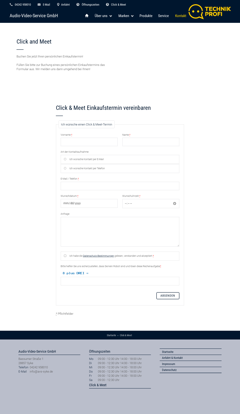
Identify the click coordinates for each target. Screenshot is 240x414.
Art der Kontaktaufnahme (75, 151)
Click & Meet (118, 4)
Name (126, 134)
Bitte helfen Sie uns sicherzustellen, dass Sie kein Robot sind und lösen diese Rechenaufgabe (111, 266)
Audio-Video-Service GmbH (34, 15)
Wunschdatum (69, 196)
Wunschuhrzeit (131, 196)
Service (163, 16)
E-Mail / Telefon (70, 178)
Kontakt (180, 16)
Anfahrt (65, 4)
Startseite (167, 352)
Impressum (168, 364)
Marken (123, 16)
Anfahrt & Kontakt (172, 358)
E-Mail (46, 4)
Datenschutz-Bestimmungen (98, 255)
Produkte (146, 16)
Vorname (66, 134)
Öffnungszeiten (90, 4)
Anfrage (65, 213)
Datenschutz (169, 370)
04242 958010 (23, 4)
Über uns (101, 16)
